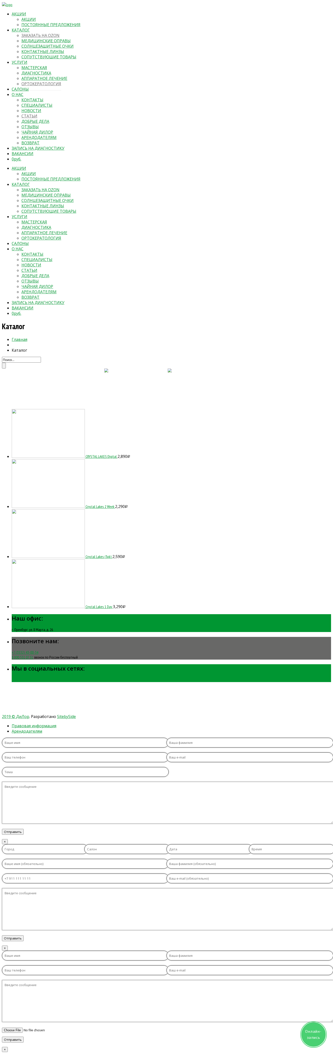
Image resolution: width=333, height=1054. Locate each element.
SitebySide (66, 716)
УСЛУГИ (19, 62)
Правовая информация (34, 725)
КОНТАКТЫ (32, 100)
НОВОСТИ (31, 110)
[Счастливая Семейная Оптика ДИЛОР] (7, 4)
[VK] (14, 679)
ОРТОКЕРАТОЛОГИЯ (41, 83)
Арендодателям (27, 731)
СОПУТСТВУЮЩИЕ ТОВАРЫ (48, 57)
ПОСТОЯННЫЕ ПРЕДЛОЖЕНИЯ (50, 24)
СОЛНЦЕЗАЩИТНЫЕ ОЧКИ (47, 46)
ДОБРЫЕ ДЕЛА (35, 121)
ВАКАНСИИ (22, 153)
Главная (19, 339)
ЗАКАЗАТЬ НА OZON (40, 35)
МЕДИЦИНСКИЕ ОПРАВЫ (46, 40)
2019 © (9, 716)
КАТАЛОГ (21, 30)
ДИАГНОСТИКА (36, 73)
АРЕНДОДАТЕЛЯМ (39, 137)
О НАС (17, 94)
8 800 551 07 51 (22, 657)
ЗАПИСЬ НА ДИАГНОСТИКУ (38, 148)
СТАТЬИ (29, 116)
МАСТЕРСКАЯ (34, 67)
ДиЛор (22, 716)
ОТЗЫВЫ (30, 126)
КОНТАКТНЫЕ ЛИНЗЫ (42, 51)
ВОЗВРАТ (30, 143)
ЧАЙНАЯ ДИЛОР (37, 132)
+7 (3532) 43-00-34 (25, 652)
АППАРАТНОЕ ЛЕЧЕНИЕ (44, 78)
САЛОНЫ (20, 89)
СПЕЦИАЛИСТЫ (36, 105)
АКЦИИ (19, 14)
